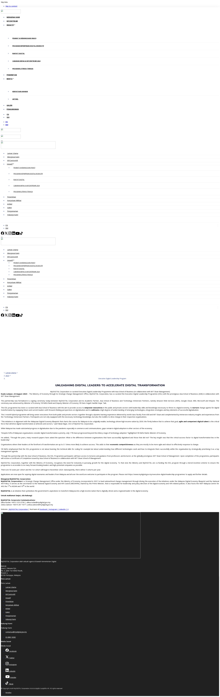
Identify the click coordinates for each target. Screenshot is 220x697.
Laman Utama (12, 153)
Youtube (13, 677)
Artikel (15, 99)
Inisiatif (10, 25)
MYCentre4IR (12, 21)
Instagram (53, 509)
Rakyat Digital (18, 53)
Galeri (9, 105)
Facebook (43, 509)
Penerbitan (12, 75)
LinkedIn (62, 509)
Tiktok (10, 684)
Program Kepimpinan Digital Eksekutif (28, 46)
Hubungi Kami (12, 215)
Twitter (11, 658)
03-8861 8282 (11, 637)
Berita (9, 79)
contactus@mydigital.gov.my (16, 632)
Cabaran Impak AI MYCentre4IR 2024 (26, 61)
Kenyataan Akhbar (20, 91)
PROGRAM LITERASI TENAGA (22, 69)
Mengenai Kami (13, 17)
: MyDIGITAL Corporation (18, 509)
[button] (2, 140)
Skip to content (11, 6)
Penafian (8, 692)
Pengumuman (13, 109)
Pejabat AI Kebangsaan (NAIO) (24, 38)
